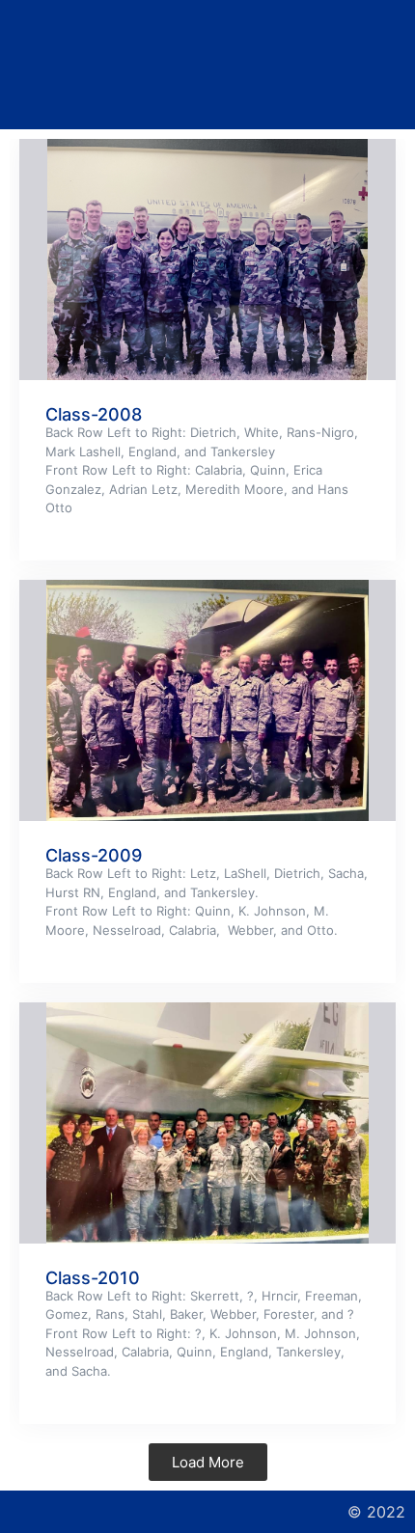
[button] (207, 65)
